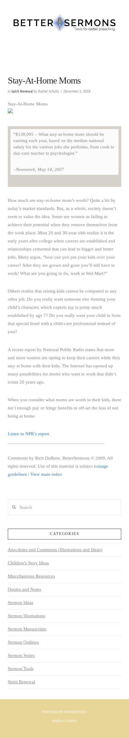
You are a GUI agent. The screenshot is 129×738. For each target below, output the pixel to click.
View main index (46, 474)
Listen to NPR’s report (28, 433)
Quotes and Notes (24, 589)
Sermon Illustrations (26, 615)
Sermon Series (21, 655)
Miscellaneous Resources (31, 576)
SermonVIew (75, 712)
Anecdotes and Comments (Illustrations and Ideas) (55, 549)
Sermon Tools (21, 668)
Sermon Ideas (20, 602)
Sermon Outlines (23, 642)
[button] (64, 54)
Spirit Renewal (22, 91)
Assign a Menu (64, 721)
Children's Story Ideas (28, 562)
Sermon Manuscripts (27, 629)
